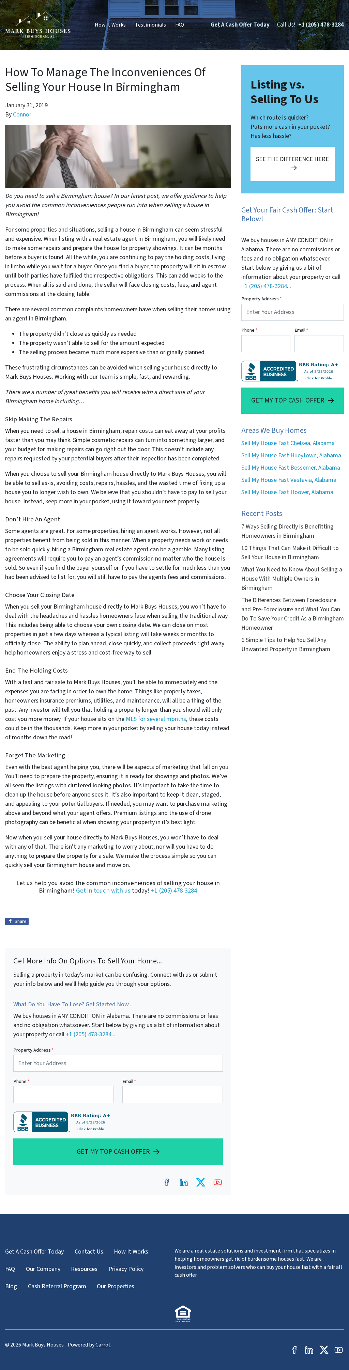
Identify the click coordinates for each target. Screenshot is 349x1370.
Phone (21, 1081)
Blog (11, 1286)
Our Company (43, 1269)
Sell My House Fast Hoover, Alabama (287, 492)
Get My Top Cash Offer (113, 1151)
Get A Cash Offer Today (240, 25)
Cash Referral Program (57, 1286)
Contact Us (89, 1251)
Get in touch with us (103, 890)
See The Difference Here (292, 159)
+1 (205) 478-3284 (321, 25)
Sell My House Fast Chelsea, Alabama (288, 443)
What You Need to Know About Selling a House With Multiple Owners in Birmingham (291, 578)
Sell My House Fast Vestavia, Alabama (288, 480)
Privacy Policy (125, 1269)
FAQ (179, 25)
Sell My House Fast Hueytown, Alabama (291, 455)
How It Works (110, 25)
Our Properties (115, 1286)
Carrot (103, 1345)
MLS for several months (156, 719)
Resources (84, 1269)
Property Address (33, 1050)
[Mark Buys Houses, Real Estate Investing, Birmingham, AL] (63, 1122)
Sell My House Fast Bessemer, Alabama (290, 467)
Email (129, 1081)
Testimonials (150, 25)
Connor (22, 114)
